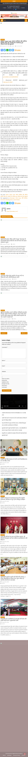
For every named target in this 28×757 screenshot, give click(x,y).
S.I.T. (20, 85)
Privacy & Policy (16, 7)
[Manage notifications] (25, 754)
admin (12, 46)
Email (3, 366)
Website (4, 371)
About (4, 7)
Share (17, 50)
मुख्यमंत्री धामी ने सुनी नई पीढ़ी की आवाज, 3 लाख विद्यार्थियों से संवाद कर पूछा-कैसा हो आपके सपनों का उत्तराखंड (14, 429)
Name (4, 360)
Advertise (9, 7)
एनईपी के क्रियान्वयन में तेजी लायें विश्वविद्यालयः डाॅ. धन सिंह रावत (14, 414)
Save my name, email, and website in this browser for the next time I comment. (5, 383)
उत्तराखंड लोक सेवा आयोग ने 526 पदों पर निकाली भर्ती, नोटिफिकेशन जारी (12, 276)
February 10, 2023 (7, 82)
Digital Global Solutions (17, 753)
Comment (5, 347)
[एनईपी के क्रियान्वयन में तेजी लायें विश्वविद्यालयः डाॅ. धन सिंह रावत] (14, 447)
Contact (23, 7)
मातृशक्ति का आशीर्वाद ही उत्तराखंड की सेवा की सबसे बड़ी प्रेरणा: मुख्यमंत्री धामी (14, 434)
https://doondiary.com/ (12, 211)
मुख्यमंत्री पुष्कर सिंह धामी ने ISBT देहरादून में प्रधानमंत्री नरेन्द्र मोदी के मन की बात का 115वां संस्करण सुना (13, 240)
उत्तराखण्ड (2, 39)
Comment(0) (19, 46)
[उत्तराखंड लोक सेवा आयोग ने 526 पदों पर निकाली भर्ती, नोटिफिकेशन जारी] (14, 264)
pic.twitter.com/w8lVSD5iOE (10, 77)
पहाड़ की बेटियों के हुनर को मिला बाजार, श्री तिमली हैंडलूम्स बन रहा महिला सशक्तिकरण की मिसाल (14, 424)
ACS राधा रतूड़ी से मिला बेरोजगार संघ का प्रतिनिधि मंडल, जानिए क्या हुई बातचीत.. (4, 333)
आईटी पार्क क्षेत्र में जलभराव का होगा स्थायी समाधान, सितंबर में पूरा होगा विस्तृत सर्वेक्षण (14, 419)
